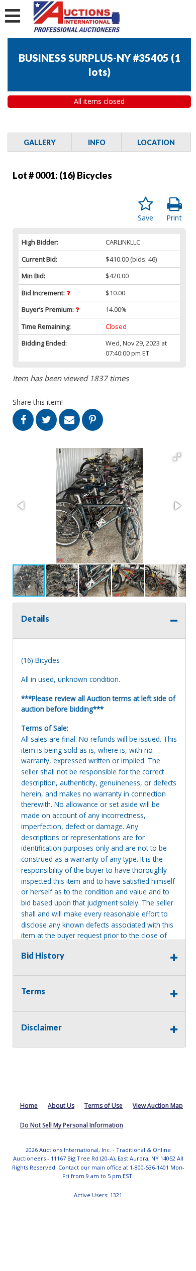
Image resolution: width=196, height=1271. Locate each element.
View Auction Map (158, 1105)
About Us (61, 1105)
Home (29, 1105)
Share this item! (38, 402)
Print (174, 217)
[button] (177, 457)
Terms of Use (103, 1105)
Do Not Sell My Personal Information (71, 1125)
